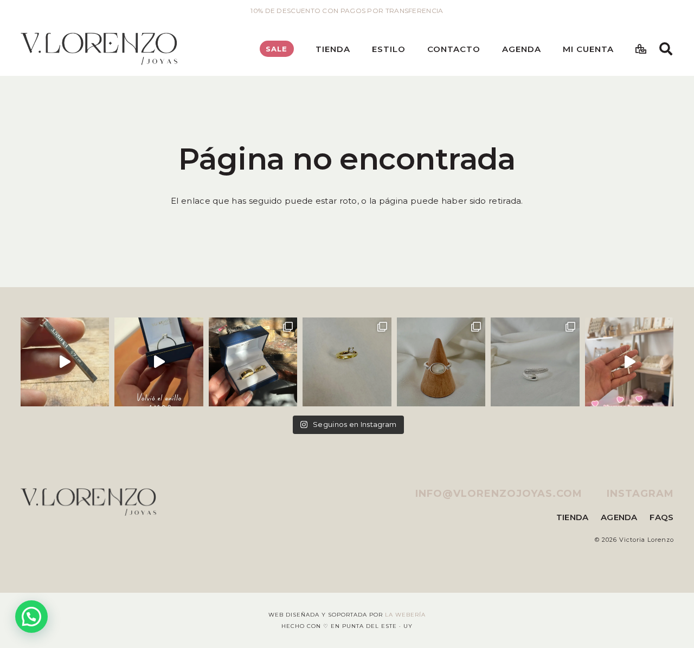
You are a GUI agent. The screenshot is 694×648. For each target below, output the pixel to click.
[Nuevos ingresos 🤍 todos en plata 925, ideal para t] (441, 361)
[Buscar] (666, 48)
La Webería (405, 614)
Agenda (619, 517)
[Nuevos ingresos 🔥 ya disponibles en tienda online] (535, 361)
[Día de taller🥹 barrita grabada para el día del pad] (65, 361)
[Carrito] (641, 49)
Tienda (572, 517)
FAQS (661, 517)
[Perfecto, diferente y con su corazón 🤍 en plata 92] (158, 361)
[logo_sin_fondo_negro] (99, 49)
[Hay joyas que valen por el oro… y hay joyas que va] (347, 361)
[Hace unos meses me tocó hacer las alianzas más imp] (253, 361)
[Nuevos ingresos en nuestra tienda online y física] (629, 361)
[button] (358, 49)
